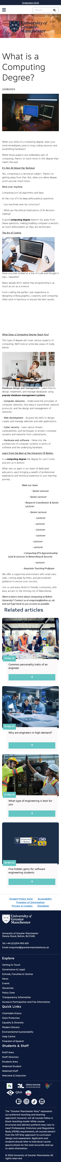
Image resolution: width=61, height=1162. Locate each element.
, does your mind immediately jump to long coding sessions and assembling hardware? (29, 145)
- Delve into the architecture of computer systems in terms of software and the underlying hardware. (26, 444)
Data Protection (11, 1018)
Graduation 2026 (30, 2)
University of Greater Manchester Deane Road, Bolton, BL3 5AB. (20, 935)
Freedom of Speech (13, 1041)
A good (6, 220)
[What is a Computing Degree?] (30, 112)
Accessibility (45, 898)
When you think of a (13, 142)
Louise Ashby (21, 512)
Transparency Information (16, 997)
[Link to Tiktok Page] (35, 1102)
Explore (8, 958)
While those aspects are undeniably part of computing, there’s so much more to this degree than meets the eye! (30, 158)
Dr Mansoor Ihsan (24, 530)
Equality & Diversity (13, 1022)
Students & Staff (15, 1045)
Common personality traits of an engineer (28, 667)
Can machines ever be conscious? (22, 205)
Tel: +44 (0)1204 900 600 (15, 943)
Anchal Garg (24, 542)
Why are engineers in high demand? (30, 733)
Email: (25, 947)
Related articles (23, 610)
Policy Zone (8, 992)
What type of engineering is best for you (30, 803)
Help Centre (8, 1036)
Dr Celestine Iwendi (12, 503)
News (5, 978)
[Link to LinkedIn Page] (42, 1102)
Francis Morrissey (24, 518)
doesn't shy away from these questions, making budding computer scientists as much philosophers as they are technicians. (30, 223)
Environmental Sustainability (17, 1031)
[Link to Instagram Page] (27, 1102)
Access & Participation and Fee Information (26, 1001)
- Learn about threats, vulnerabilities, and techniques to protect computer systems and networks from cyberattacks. (29, 431)
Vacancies (7, 988)
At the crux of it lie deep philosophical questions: (28, 199)
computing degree (33, 142)
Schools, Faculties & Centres (17, 974)
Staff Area (8, 1052)
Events (5, 983)
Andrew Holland (25, 524)
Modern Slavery (11, 1027)
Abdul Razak (21, 497)
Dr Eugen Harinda (24, 536)
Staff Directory (10, 1057)
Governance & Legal (13, 969)
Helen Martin (24, 547)
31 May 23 (9, 658)
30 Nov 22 (9, 863)
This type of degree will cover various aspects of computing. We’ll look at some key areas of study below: (28, 344)
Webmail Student (11, 1066)
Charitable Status (11, 1013)
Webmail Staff (10, 1071)
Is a (4, 459)
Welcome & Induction (14, 1075)
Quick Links (11, 1006)
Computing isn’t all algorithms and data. (23, 193)
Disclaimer (43, 905)
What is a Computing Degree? (23, 68)
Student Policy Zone (21, 898)
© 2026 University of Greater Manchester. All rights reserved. (29, 1157)
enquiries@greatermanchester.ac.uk (29, 947)
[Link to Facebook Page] (19, 1102)
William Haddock (12, 553)
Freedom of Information (30, 902)
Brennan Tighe (14, 569)
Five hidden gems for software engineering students (27, 871)
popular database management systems (23, 395)
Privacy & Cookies (22, 905)
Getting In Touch (11, 964)
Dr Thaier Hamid (25, 563)
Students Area (10, 1061)
